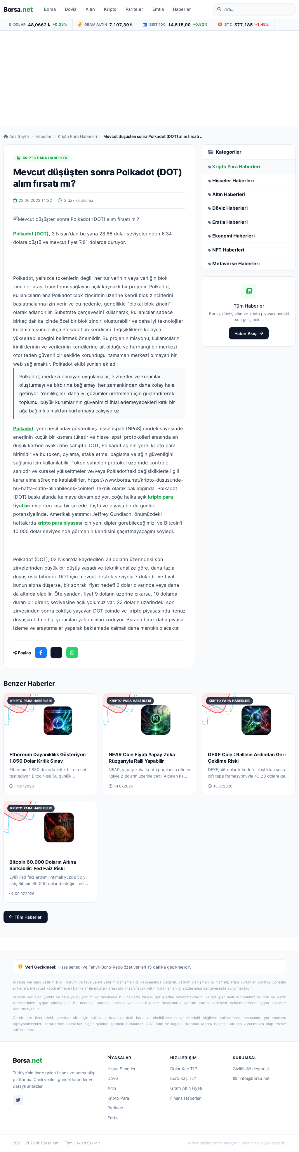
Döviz (71, 9)
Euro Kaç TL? (183, 1078)
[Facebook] (41, 652)
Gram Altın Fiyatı (186, 1088)
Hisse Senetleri (121, 1068)
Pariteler (134, 9)
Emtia (158, 9)
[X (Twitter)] (56, 652)
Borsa (18, 9)
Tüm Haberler (28, 917)
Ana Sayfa (19, 136)
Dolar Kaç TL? (183, 1068)
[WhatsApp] (72, 652)
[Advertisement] (149, 78)
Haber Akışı (246, 333)
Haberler (182, 9)
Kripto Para (118, 1098)
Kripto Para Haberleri (77, 136)
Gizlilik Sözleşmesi (251, 1068)
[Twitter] (18, 1100)
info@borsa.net (255, 1078)
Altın (90, 9)
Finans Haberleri (185, 1098)
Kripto (110, 9)
